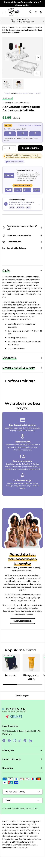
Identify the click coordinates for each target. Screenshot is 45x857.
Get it (27, 5)
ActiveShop (6, 102)
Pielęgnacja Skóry (31, 677)
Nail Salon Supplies (30, 27)
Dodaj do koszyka (30, 148)
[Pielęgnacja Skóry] (31, 662)
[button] (41, 12)
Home (4, 27)
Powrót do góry (22, 696)
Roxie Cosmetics (13, 808)
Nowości (11, 675)
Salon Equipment (14, 27)
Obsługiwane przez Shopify (29, 808)
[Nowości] (11, 662)
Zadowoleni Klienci (23, 621)
